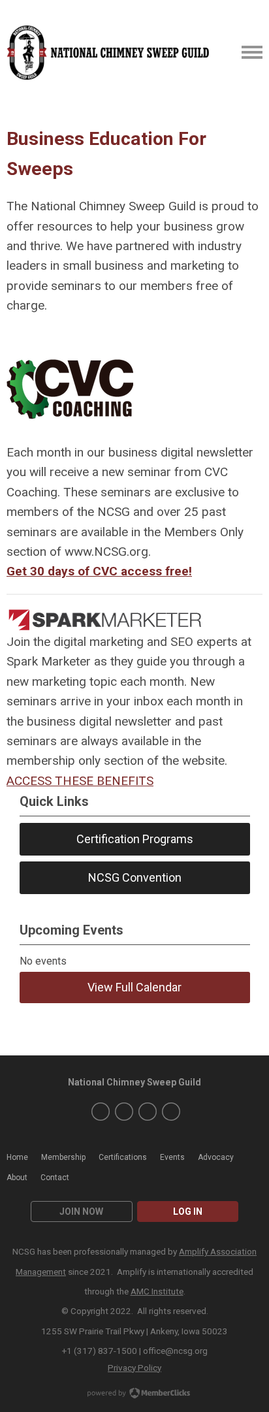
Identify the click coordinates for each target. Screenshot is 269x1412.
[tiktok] (171, 1111)
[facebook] (100, 1111)
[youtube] (147, 1111)
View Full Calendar (134, 987)
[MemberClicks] (109, 52)
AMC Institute (157, 1291)
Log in (187, 1211)
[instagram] (124, 1111)
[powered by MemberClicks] (134, 1394)
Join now (81, 1211)
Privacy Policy (134, 1367)
